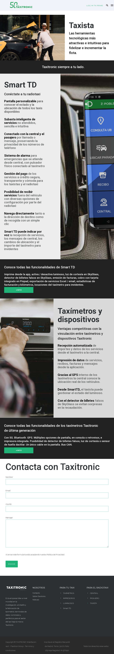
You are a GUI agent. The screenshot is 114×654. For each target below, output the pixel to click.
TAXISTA (93, 603)
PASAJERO (94, 598)
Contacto (36, 593)
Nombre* (9, 477)
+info (19, 290)
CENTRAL (94, 593)
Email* (8, 491)
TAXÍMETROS (68, 593)
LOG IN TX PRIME (94, 5)
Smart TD (67, 608)
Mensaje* (9, 518)
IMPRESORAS (69, 598)
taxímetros (10, 612)
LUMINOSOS (68, 603)
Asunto (8, 504)
